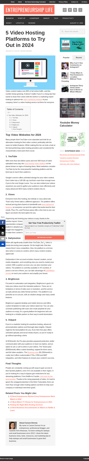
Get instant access (44, 237)
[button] (44, 223)
